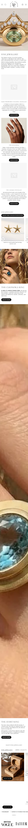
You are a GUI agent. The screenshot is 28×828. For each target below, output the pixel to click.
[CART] (25, 4)
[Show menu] (2, 4)
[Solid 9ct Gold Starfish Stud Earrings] (12, 229)
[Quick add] (3, 239)
